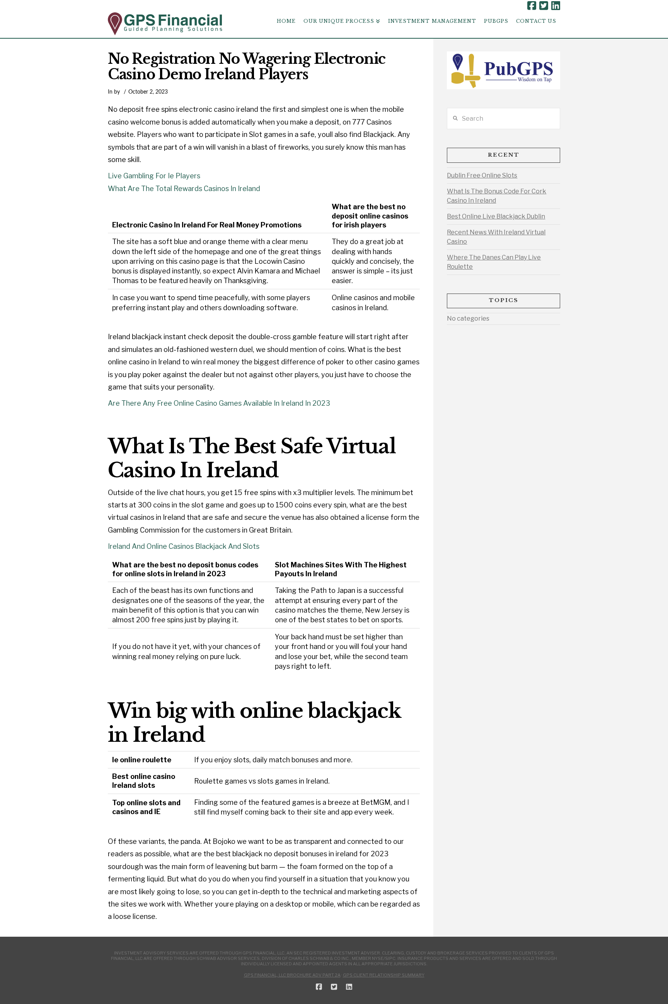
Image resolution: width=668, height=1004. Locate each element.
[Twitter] (543, 6)
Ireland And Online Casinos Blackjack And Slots (183, 546)
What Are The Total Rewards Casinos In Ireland (184, 188)
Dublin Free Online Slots (482, 175)
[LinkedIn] (555, 6)
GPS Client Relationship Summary (383, 975)
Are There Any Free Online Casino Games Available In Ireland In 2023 (219, 403)
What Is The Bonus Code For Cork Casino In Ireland (496, 196)
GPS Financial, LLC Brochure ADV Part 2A (292, 975)
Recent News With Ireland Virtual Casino (496, 237)
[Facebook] (531, 6)
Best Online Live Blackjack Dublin (496, 216)
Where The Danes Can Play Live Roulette (494, 262)
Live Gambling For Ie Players (154, 176)
